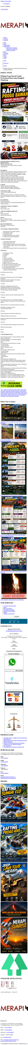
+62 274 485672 (4, 758)
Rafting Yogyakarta (10, 50)
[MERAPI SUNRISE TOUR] (14, 953)
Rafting (5, 65)
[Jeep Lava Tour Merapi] (14, 901)
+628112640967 (4, 9)
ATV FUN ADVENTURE (9, 606)
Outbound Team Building (9, 611)
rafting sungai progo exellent (10, 389)
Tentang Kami (6, 45)
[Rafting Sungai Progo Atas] (14, 861)
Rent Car (5, 54)
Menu (4, 42)
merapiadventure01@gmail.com (8, 776)
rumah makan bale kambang (12, 396)
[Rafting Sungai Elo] (14, 822)
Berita (4, 55)
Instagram (5, 40)
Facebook (5, 38)
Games (5, 607)
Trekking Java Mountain (11, 49)
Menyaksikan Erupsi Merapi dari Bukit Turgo (13, 747)
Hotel (4, 51)
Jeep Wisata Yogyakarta (11, 47)
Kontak (5, 56)
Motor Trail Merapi (7, 608)
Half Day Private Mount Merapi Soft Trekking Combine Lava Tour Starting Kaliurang (13, 743)
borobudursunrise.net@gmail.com (8, 778)
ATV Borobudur (7, 745)
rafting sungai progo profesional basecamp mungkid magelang (13, 390)
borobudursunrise (4, 773)
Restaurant (5, 53)
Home (4, 43)
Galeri (4, 58)
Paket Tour (5, 63)
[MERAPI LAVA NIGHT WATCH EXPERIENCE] (14, 916)
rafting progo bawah (12, 393)
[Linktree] (14, 975)
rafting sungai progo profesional (13, 392)
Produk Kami (6, 46)
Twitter (5, 37)
